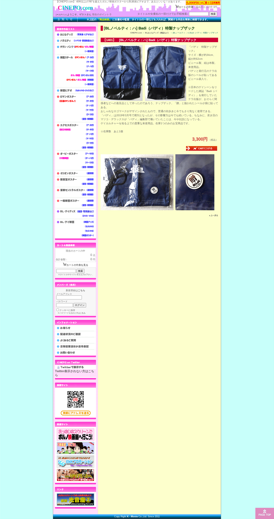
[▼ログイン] (61, 15)
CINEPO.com (136, 33)
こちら (81, 290)
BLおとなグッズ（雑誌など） (157, 33)
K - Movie (132, 516)
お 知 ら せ (65, 19)
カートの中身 (186, 7)
